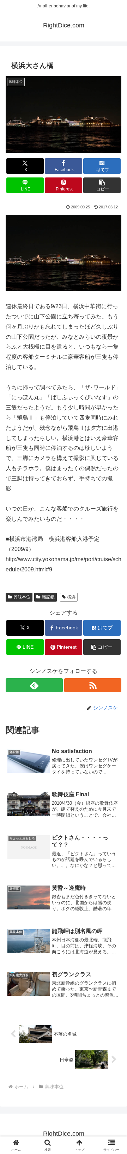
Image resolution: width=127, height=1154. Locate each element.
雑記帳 (48, 597)
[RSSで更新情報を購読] (92, 685)
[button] (102, 185)
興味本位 (21, 597)
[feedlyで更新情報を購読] (34, 685)
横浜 (71, 597)
